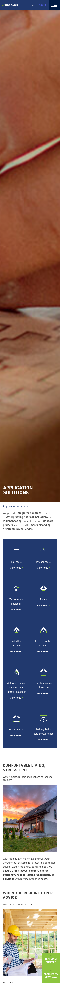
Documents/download (51, 975)
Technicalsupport (51, 960)
